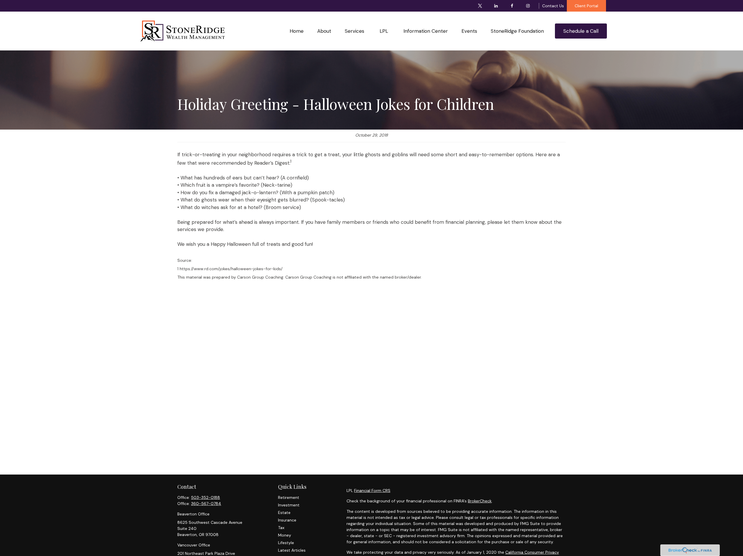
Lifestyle (286, 542)
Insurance (287, 520)
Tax (281, 527)
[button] (296, 31)
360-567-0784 (206, 503)
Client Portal (586, 5)
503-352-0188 (205, 497)
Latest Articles (292, 550)
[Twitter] (480, 6)
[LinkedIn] (496, 6)
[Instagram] (528, 6)
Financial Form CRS (372, 490)
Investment (289, 505)
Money (284, 535)
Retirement (288, 497)
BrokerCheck (480, 501)
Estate (284, 512)
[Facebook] (512, 6)
